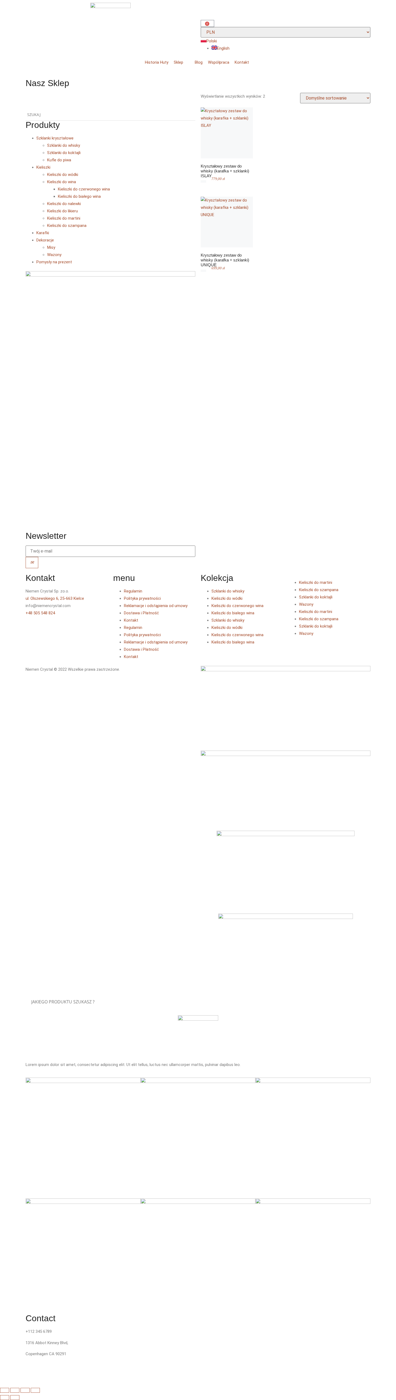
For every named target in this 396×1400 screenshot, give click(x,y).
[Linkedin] (61, 629)
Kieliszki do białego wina (79, 196)
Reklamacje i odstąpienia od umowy (155, 605)
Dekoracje (45, 240)
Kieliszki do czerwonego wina (84, 189)
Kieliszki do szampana (66, 225)
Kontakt (131, 620)
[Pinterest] (76, 629)
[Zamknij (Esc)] (35, 1390)
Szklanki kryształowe (55, 138)
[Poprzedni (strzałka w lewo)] (4, 1397)
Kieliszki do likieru (62, 211)
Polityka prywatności (142, 598)
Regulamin (133, 591)
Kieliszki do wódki (62, 174)
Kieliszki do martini (63, 218)
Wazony (54, 254)
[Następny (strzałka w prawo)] (14, 1397)
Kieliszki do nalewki (64, 203)
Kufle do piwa (59, 160)
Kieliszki (43, 167)
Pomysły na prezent (54, 262)
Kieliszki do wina (61, 181)
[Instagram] (47, 629)
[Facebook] (32, 629)
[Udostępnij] (25, 1390)
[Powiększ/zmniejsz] (4, 1390)
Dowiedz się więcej (228, 157)
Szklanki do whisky (63, 145)
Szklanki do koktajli (64, 152)
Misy (51, 247)
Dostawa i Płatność (141, 613)
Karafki (42, 232)
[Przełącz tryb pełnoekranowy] (14, 1390)
